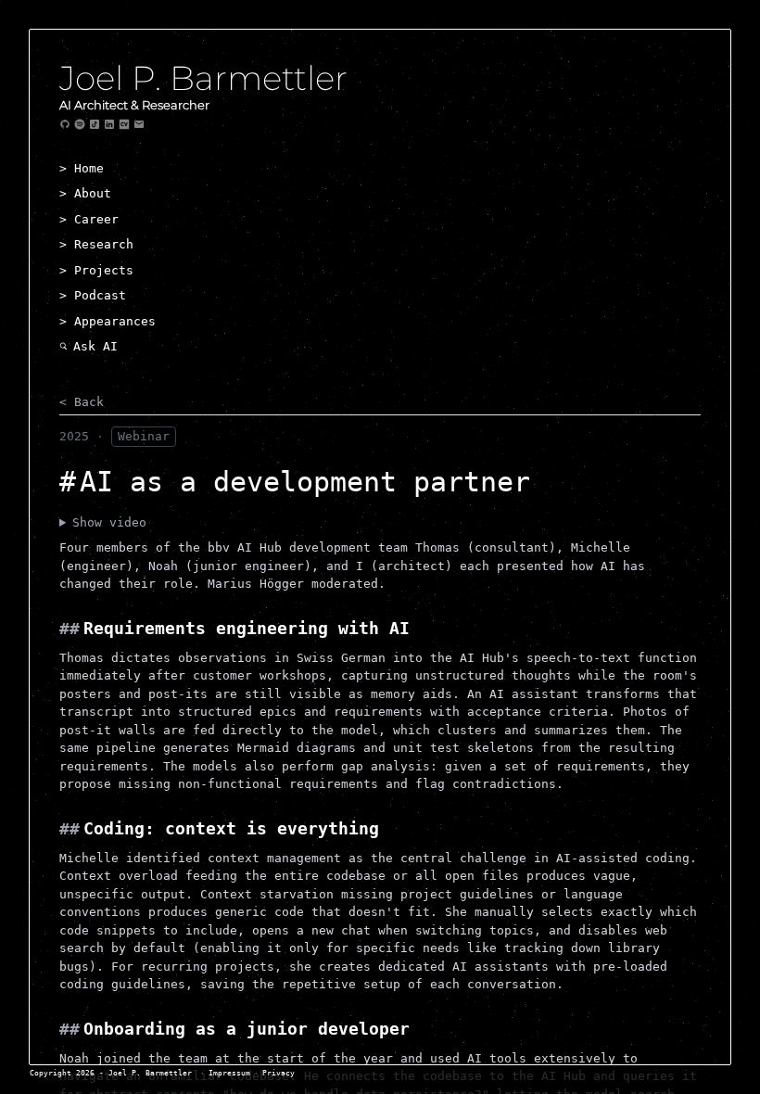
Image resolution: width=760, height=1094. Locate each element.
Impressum (229, 1073)
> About (85, 193)
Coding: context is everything (231, 828)
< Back (81, 402)
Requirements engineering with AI (246, 628)
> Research (96, 244)
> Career (89, 219)
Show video (109, 522)
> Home (81, 168)
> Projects (96, 270)
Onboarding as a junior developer (246, 1028)
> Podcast (92, 295)
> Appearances (107, 321)
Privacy (278, 1073)
